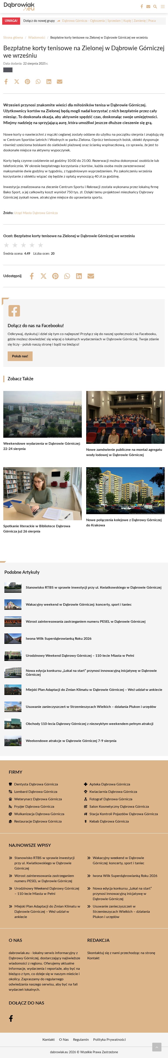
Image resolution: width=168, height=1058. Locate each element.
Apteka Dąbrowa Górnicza (109, 784)
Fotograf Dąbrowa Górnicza (110, 799)
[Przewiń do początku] (156, 1047)
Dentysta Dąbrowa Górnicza (36, 784)
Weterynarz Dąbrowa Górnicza (38, 799)
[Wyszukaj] (155, 7)
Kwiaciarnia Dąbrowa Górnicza (113, 792)
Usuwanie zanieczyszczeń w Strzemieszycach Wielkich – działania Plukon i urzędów (91, 707)
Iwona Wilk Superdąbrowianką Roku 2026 (58, 638)
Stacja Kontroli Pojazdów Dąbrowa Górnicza (123, 814)
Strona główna (13, 37)
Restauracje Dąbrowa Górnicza (38, 821)
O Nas (64, 1039)
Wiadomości (36, 37)
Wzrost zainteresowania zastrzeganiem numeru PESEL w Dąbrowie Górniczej (85, 621)
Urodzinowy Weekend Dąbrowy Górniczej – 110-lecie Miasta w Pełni (80, 655)
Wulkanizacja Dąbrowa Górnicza (39, 814)
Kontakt (93, 958)
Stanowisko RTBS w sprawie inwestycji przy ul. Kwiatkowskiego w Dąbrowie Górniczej (93, 587)
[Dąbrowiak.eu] (18, 6)
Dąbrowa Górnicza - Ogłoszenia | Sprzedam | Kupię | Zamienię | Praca (109, 20)
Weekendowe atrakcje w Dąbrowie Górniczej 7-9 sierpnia (71, 741)
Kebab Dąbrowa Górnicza (109, 821)
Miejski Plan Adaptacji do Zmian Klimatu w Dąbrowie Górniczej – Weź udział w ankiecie (94, 690)
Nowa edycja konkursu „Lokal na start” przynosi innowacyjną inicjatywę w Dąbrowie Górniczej (91, 672)
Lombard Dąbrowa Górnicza (35, 792)
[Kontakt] (148, 6)
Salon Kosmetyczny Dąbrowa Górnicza (119, 806)
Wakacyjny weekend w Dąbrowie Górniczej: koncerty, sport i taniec (79, 604)
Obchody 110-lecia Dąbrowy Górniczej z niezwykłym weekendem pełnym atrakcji (89, 724)
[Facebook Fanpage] (141, 6)
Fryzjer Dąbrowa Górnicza (34, 806)
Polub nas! (20, 356)
